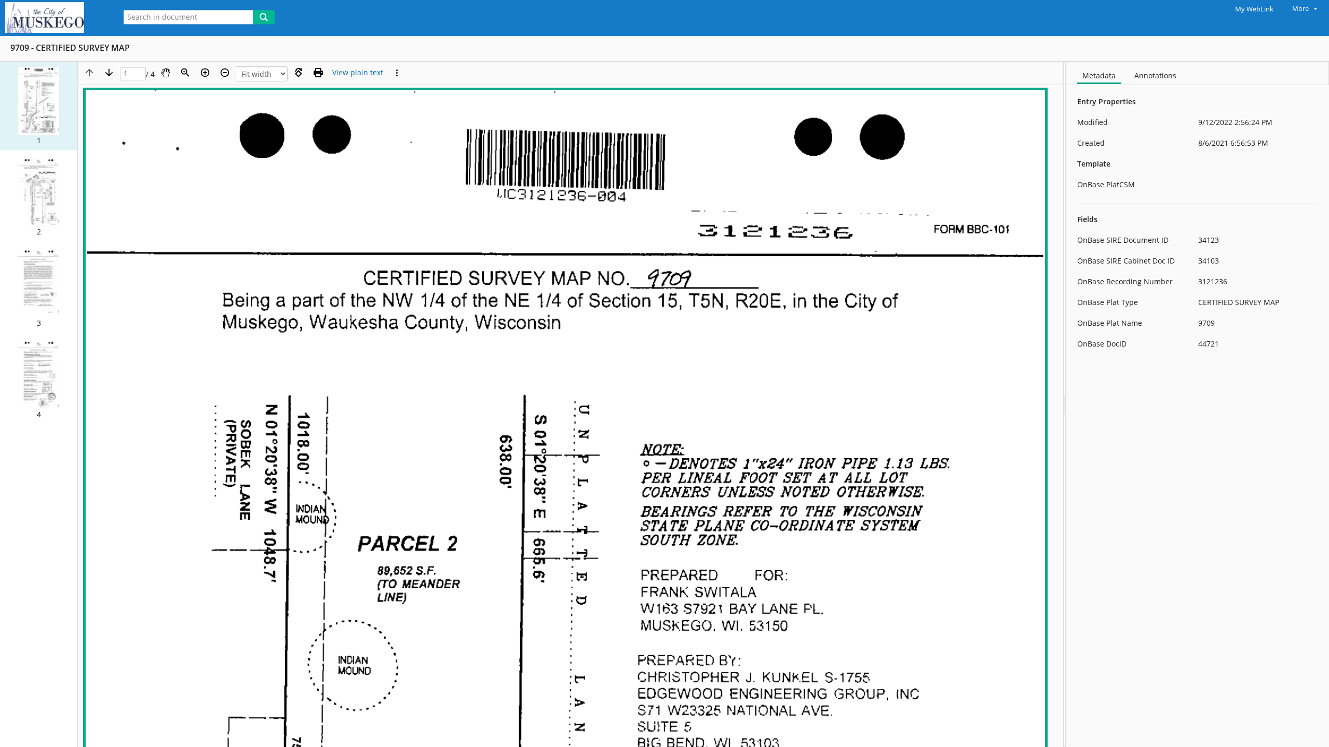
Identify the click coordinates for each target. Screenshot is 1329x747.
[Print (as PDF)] (318, 72)
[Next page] (109, 72)
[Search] (264, 17)
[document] (1197, 404)
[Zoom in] (205, 72)
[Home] (54, 18)
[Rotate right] (298, 72)
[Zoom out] (225, 72)
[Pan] (165, 72)
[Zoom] (185, 72)
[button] (38, 106)
